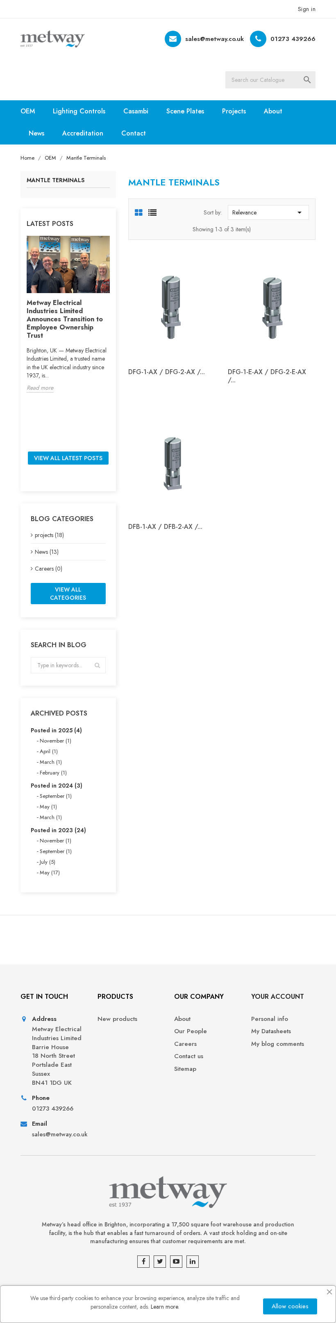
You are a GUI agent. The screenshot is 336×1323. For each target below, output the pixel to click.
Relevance (268, 212)
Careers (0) (48, 568)
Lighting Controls (79, 111)
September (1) (56, 796)
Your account (277, 996)
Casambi (135, 111)
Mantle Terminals (55, 180)
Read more (40, 388)
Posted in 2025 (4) (56, 730)
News (36, 133)
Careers (185, 1044)
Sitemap (185, 1069)
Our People (190, 1031)
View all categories (68, 593)
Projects (234, 111)
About (273, 111)
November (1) (55, 741)
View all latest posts (68, 458)
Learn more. (165, 1307)
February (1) (53, 773)
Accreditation (82, 133)
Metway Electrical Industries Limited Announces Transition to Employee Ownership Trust (65, 319)
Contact (133, 133)
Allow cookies (290, 1306)
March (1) (51, 762)
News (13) (47, 552)
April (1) (49, 751)
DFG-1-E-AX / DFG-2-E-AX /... (267, 376)
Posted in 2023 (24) (58, 830)
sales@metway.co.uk (214, 39)
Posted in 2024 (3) (56, 785)
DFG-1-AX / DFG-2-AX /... (166, 372)
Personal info (269, 1019)
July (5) (47, 862)
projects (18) (49, 535)
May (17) (50, 872)
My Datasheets (271, 1031)
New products (117, 1019)
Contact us (188, 1056)
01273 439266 (293, 39)
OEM (27, 111)
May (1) (48, 807)
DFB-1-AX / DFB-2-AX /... (165, 526)
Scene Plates (185, 111)
